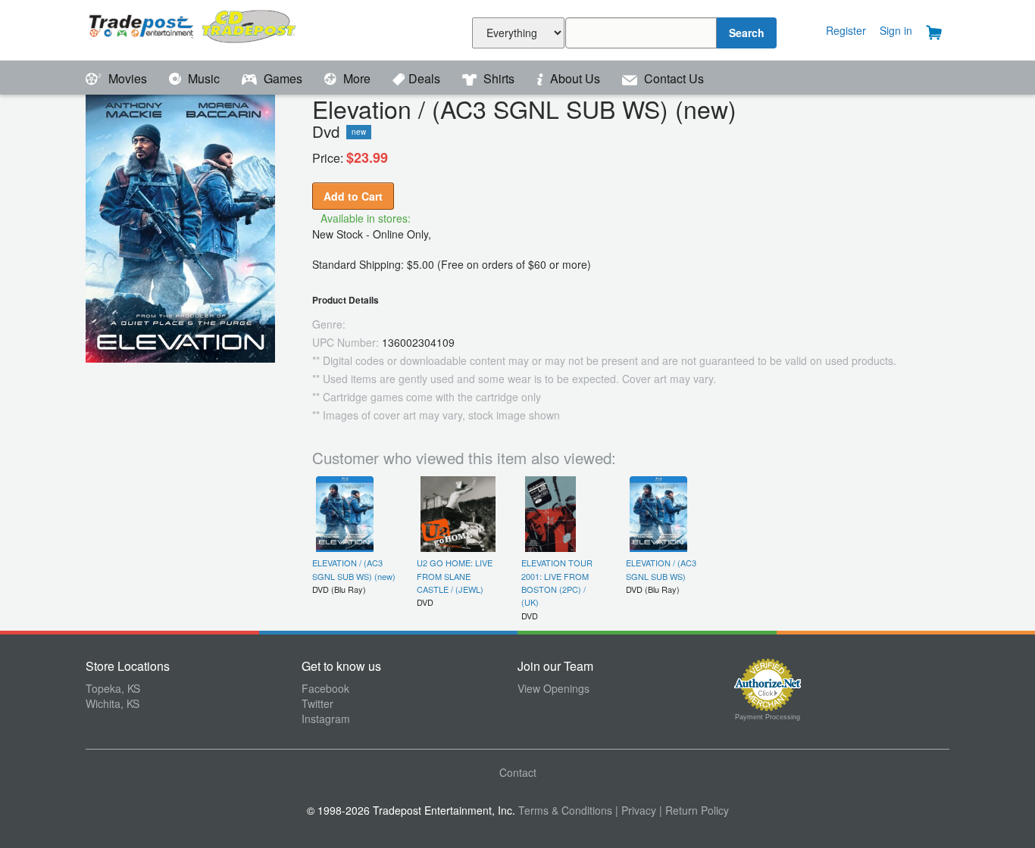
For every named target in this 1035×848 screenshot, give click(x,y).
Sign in (896, 30)
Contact (517, 772)
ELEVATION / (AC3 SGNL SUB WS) (661, 568)
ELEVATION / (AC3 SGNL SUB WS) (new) (354, 568)
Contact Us (672, 78)
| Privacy (635, 810)
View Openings (553, 688)
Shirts (499, 78)
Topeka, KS (113, 688)
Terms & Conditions (565, 810)
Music (204, 78)
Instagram (326, 718)
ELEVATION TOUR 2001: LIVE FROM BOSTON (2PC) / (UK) (557, 582)
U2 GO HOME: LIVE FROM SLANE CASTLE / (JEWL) (454, 575)
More (357, 78)
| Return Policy (694, 810)
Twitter (317, 703)
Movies (127, 78)
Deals (425, 78)
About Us (575, 78)
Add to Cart (353, 196)
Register (846, 30)
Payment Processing (767, 717)
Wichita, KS (112, 703)
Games (283, 78)
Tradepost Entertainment (194, 28)
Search (747, 32)
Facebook (325, 688)
